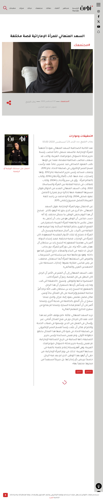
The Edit (75, 11)
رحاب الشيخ (87, 142)
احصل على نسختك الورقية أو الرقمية (17, 170)
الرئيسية (75, 8)
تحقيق (79, 372)
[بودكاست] (99, 486)
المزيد (51, 498)
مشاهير (66, 8)
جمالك (48, 8)
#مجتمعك (64, 102)
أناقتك (57, 8)
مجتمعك (39, 8)
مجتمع (88, 372)
